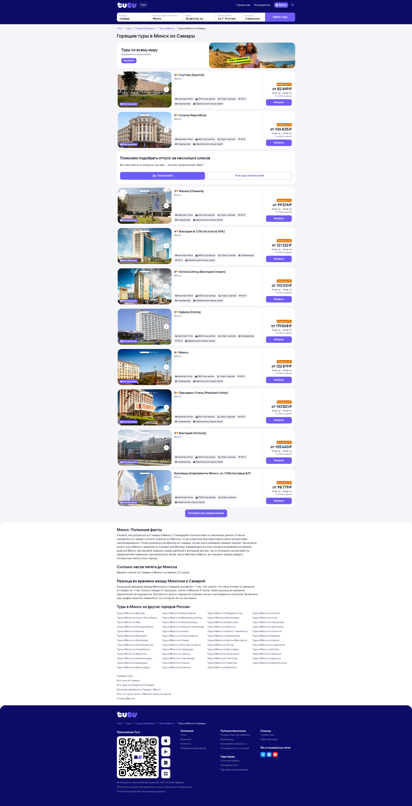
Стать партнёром (229, 760)
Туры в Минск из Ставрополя (268, 644)
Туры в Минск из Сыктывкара (178, 658)
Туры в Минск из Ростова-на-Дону (181, 644)
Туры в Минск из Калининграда (134, 658)
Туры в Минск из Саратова (222, 662)
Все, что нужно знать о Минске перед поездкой (144, 693)
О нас (184, 734)
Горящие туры (125, 675)
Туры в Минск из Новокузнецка (180, 622)
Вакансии (186, 739)
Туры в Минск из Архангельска (269, 662)
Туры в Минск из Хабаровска (223, 635)
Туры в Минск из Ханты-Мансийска (227, 640)
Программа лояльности (233, 743)
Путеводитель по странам (234, 748)
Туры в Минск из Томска (175, 662)
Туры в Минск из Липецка (266, 653)
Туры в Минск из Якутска (221, 626)
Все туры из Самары (128, 680)
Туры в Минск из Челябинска (133, 649)
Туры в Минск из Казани (130, 631)
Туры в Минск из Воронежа (222, 622)
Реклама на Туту (229, 765)
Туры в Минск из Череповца (268, 622)
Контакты (186, 743)
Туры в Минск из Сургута (176, 653)
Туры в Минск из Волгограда (223, 617)
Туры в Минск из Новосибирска (180, 635)
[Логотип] (127, 5)
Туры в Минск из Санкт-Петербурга (137, 617)
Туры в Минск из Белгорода (132, 640)
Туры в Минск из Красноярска (179, 613)
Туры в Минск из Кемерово (132, 662)
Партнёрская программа (234, 769)
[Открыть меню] (293, 5)
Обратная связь (269, 739)
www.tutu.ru (171, 786)
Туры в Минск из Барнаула (132, 635)
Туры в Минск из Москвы (131, 613)
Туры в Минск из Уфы (128, 622)
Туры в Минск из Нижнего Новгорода (183, 626)
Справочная (243, 4)
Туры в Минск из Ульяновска (223, 653)
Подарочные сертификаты (235, 734)
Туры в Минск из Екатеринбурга (135, 626)
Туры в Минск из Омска (175, 631)
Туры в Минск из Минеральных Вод (182, 617)
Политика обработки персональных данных (141, 791)
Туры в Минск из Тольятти (267, 631)
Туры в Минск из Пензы (220, 644)
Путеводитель (262, 4)
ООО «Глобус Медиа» (172, 782)
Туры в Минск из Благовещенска (135, 644)
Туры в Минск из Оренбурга (268, 626)
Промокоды (227, 739)
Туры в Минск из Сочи (264, 617)
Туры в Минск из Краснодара (133, 667)
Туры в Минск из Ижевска (221, 667)
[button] (279, 102)
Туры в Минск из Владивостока (225, 613)
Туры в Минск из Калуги (265, 649)
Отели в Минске (126, 698)
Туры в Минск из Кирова (266, 635)
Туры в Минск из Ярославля (223, 649)
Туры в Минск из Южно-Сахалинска (227, 631)
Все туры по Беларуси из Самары (135, 684)
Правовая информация (193, 748)
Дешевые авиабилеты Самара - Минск (139, 689)
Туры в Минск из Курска (265, 640)
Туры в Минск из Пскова (266, 613)
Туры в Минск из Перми (175, 640)
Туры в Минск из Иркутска (132, 653)
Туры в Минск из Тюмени (176, 667)
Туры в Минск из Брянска (266, 658)
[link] (128, 60)
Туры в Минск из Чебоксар (222, 658)
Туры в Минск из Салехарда (177, 649)
